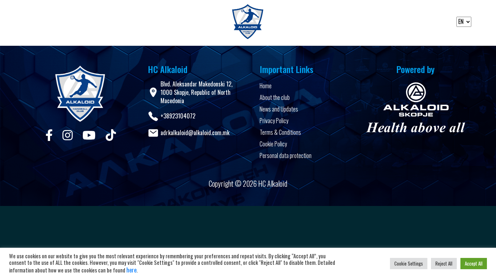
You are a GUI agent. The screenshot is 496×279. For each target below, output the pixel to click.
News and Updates (279, 109)
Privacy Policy (274, 121)
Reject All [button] (443, 263)
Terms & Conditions (280, 132)
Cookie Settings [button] (408, 263)
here (131, 270)
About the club (275, 97)
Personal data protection (286, 155)
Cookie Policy (273, 144)
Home (266, 86)
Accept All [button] (474, 263)
